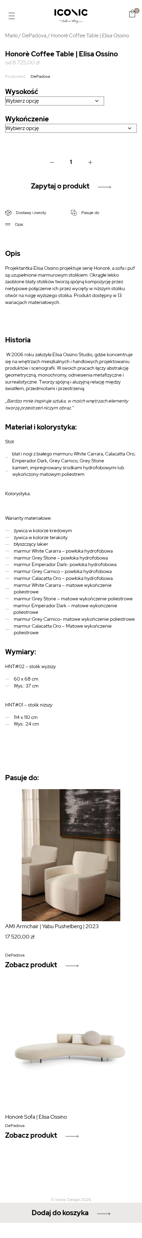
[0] (132, 13)
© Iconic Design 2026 (71, 1199)
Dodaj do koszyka (60, 1212)
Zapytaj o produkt (60, 186)
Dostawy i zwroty (30, 212)
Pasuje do (89, 212)
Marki (11, 35)
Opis (18, 224)
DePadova (34, 35)
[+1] (90, 162)
